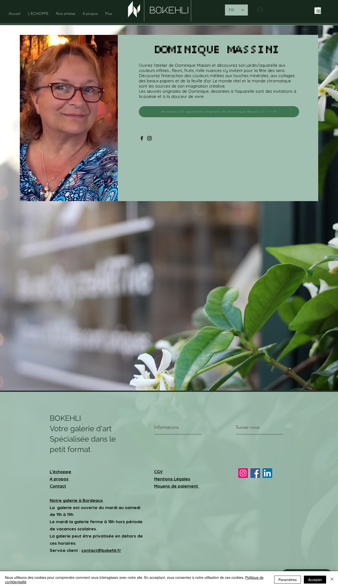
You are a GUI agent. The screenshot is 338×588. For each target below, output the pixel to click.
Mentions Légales (172, 478)
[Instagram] (149, 138)
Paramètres (287, 579)
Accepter (315, 579)
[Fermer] (332, 579)
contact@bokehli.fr (101, 550)
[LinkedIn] (267, 473)
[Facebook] (142, 138)
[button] (318, 10)
